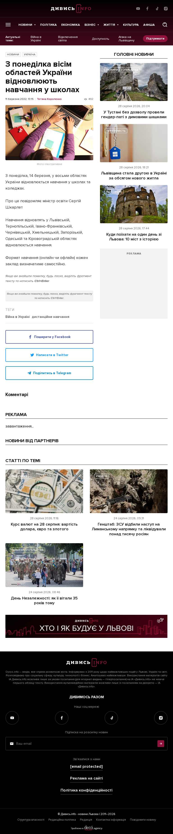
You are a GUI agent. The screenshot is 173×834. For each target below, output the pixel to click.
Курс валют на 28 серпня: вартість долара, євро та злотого (44, 527)
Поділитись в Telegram (52, 373)
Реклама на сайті (86, 778)
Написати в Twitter (52, 355)
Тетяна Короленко (49, 99)
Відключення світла (68, 38)
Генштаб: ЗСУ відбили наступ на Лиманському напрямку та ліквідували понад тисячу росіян (129, 529)
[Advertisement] (134, 286)
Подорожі (114, 192)
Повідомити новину (143, 820)
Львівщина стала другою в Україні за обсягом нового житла (134, 176)
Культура (131, 25)
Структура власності (30, 820)
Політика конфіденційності (86, 790)
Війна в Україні (36, 38)
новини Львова (88, 814)
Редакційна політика (62, 820)
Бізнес (90, 25)
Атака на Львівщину (126, 38)
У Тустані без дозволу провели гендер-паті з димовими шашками (133, 115)
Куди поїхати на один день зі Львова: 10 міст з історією (134, 237)
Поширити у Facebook (52, 337)
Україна (29, 54)
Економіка (70, 25)
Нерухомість (116, 131)
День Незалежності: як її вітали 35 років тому (44, 601)
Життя (109, 25)
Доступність (100, 38)
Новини (25, 25)
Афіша (149, 25)
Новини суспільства (122, 70)
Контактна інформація (111, 820)
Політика (48, 25)
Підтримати (155, 38)
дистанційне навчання (50, 317)
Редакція (86, 820)
